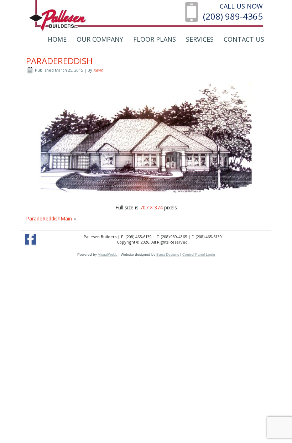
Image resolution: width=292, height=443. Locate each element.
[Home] (57, 19)
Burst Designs (167, 254)
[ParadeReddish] (146, 196)
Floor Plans (154, 39)
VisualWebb (108, 254)
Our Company (100, 39)
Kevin (98, 70)
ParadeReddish (59, 61)
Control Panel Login (198, 254)
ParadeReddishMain (49, 218)
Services (200, 39)
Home (57, 39)
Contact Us (244, 39)
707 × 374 (151, 207)
